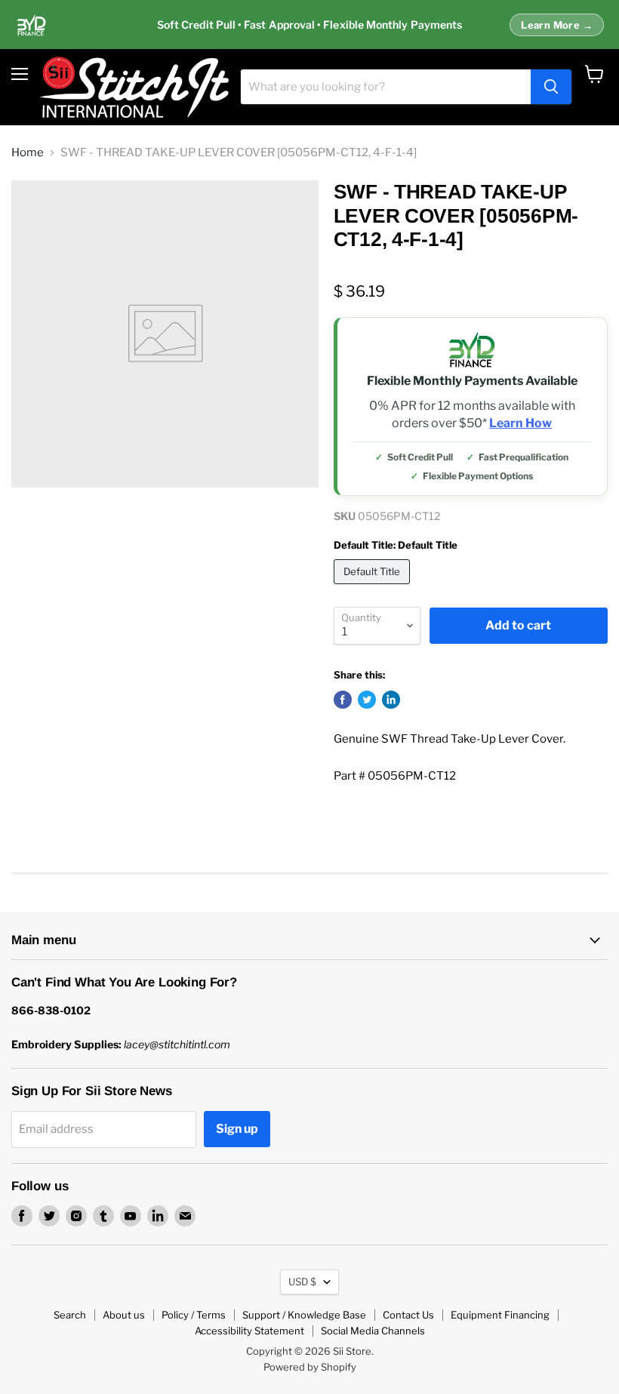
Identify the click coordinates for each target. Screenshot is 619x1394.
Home (27, 152)
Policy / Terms (194, 1315)
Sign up (237, 1129)
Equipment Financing (500, 1315)
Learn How (520, 423)
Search (70, 1315)
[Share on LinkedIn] (391, 700)
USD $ (302, 1282)
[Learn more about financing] (309, 25)
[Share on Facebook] (343, 700)
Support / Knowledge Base (304, 1315)
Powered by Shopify (309, 1367)
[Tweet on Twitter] (367, 700)
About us (124, 1315)
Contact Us (408, 1315)
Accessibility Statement (249, 1331)
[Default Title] (374, 588)
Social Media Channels (373, 1331)
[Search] (551, 86)
